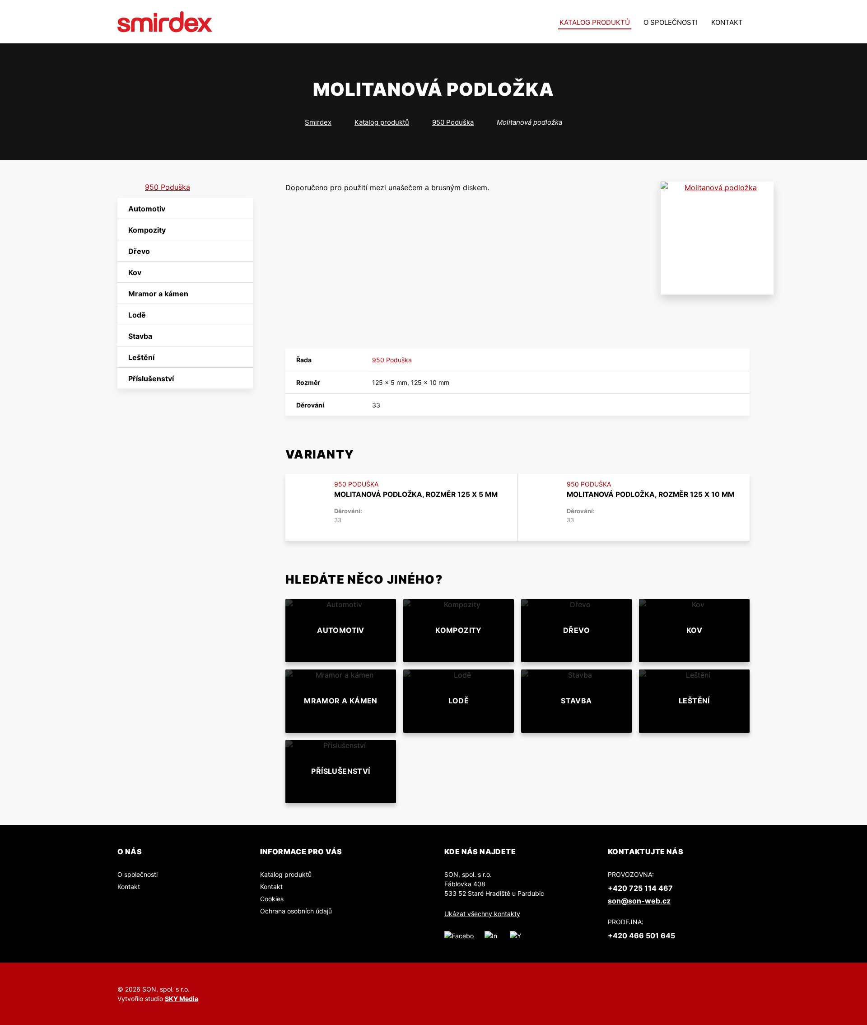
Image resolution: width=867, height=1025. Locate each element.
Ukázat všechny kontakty (482, 913)
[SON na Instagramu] (492, 935)
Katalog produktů (594, 22)
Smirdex (318, 122)
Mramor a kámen (158, 293)
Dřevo (139, 251)
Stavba (140, 336)
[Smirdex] (165, 22)
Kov (134, 272)
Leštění (141, 357)
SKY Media (181, 998)
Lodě (137, 314)
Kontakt (727, 22)
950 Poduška (453, 122)
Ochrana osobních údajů (296, 911)
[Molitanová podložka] (717, 238)
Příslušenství (151, 378)
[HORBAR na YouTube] (516, 935)
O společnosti (670, 22)
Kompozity (147, 229)
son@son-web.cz (639, 900)
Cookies (272, 899)
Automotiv (146, 208)
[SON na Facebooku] (459, 935)
